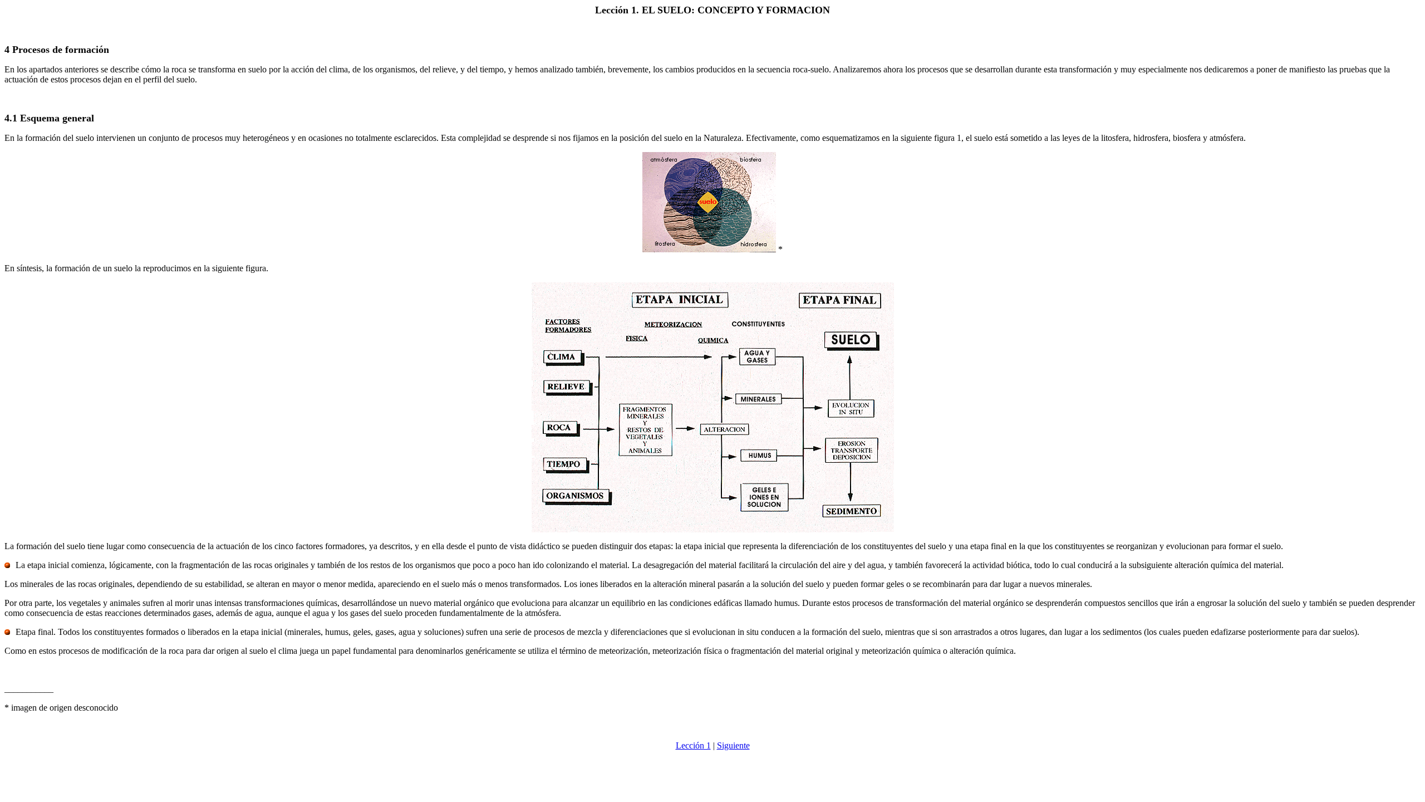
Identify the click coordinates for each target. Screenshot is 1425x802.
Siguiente (733, 745)
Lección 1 (693, 745)
